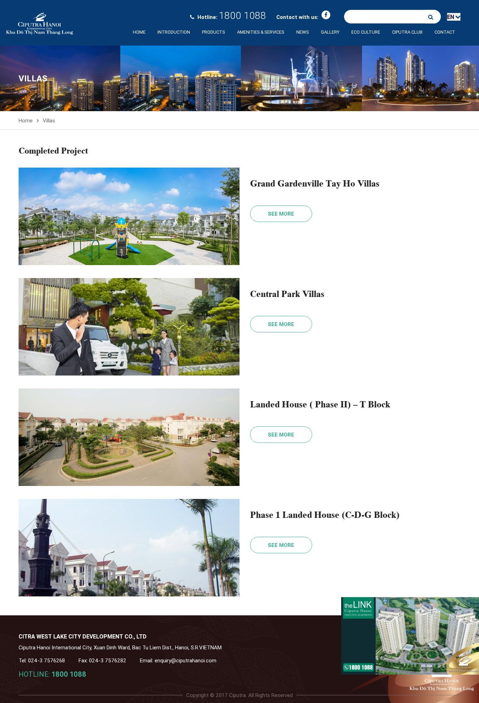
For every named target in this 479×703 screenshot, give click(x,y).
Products (213, 32)
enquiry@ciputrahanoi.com (185, 660)
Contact (444, 32)
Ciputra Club (407, 32)
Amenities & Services (260, 32)
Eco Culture (365, 32)
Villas (49, 120)
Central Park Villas (287, 293)
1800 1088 (242, 15)
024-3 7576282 (107, 660)
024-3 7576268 (46, 660)
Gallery (330, 32)
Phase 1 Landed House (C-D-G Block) (325, 514)
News (302, 32)
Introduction (173, 32)
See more (281, 213)
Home (139, 32)
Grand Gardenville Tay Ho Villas (314, 183)
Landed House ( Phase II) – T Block (320, 404)
